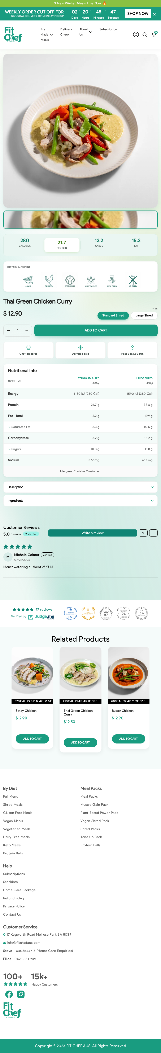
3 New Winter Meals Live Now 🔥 (80, 3)
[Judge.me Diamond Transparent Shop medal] (70, 613)
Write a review (93, 533)
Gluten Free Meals (17, 813)
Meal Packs (89, 796)
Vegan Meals (13, 821)
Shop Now (138, 13)
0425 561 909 (25, 959)
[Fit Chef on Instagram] (21, 994)
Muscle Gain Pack (94, 805)
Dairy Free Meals (16, 837)
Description (15, 487)
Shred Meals (13, 805)
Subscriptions (14, 874)
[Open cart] (154, 35)
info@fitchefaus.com (23, 943)
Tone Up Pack (91, 837)
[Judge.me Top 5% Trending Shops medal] (141, 613)
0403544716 (26, 951)
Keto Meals (12, 845)
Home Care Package (19, 890)
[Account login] (136, 34)
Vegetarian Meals (17, 829)
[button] (145, 34)
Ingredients (15, 500)
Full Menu (10, 796)
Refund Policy (14, 898)
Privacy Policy (14, 906)
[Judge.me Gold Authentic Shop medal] (88, 613)
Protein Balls (13, 853)
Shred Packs (90, 829)
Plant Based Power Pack (99, 813)
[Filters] (143, 533)
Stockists (10, 882)
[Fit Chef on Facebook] (9, 994)
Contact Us (12, 914)
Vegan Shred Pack (94, 821)
